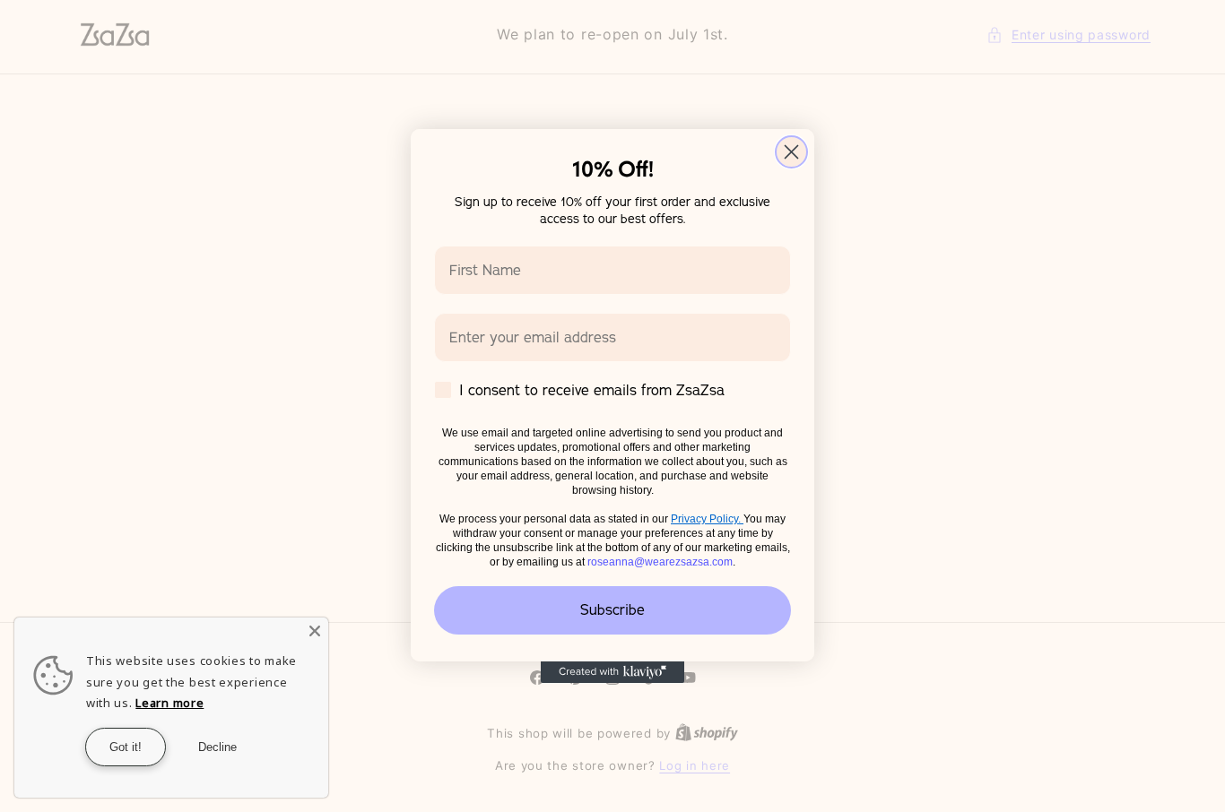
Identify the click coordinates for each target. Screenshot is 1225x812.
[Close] (315, 631)
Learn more (169, 703)
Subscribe (612, 610)
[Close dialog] (791, 152)
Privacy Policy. (707, 519)
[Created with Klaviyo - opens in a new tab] (612, 672)
